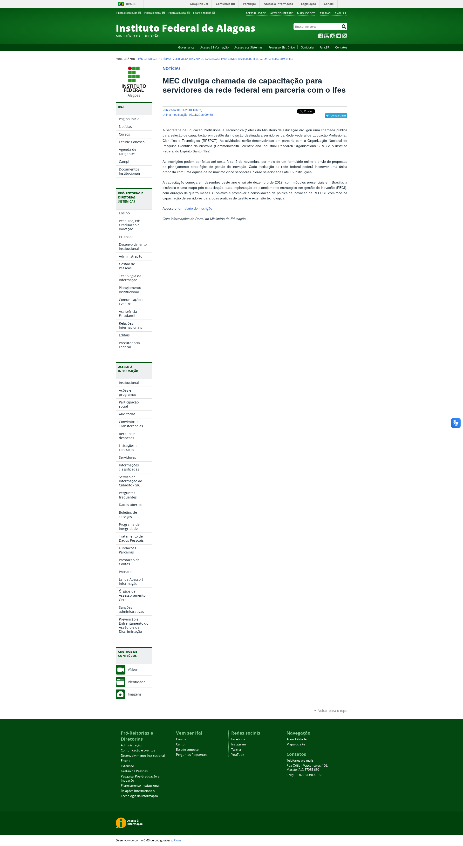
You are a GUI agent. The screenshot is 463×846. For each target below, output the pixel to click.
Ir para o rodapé (203, 12)
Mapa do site (306, 13)
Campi (180, 744)
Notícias (164, 59)
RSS (344, 36)
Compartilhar (338, 115)
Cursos (181, 739)
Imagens (135, 694)
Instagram (332, 36)
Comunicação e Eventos (138, 750)
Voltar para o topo (332, 710)
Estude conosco (187, 750)
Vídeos (133, 669)
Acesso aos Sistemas (248, 47)
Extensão (127, 766)
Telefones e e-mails (299, 760)
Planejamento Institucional (140, 786)
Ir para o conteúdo (128, 12)
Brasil (131, 4)
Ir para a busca (178, 12)
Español (326, 13)
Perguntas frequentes (191, 755)
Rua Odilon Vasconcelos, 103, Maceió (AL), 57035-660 (307, 768)
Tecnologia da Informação (139, 796)
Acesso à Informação (214, 47)
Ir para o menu (154, 12)
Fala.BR (324, 47)
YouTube (326, 36)
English (340, 13)
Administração (131, 745)
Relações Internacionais (138, 791)
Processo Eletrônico (281, 47)
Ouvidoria (307, 47)
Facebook (320, 36)
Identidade (136, 682)
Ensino (125, 761)
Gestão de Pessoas (134, 771)
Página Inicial (147, 59)
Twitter (338, 36)
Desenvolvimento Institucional (143, 756)
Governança (186, 47)
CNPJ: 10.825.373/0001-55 (304, 775)
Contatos (341, 47)
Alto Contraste (281, 13)
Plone (177, 840)
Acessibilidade (256, 13)
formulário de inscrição (194, 208)
